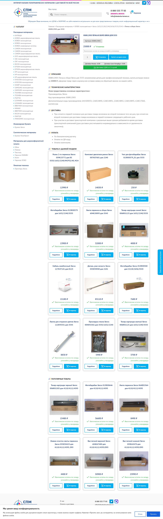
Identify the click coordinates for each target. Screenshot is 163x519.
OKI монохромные (22, 61)
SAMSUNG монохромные (24, 90)
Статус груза (119, 3)
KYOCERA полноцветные (24, 80)
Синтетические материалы (24, 132)
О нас (93, 3)
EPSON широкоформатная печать (27, 69)
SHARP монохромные (23, 85)
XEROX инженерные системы (25, 46)
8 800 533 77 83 (118, 11)
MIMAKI (18, 108)
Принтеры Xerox (21, 169)
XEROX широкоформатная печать (27, 38)
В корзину (102, 57)
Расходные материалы (23, 32)
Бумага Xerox (20, 127)
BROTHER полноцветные (24, 111)
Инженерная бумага (22, 124)
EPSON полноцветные (23, 67)
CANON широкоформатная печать (27, 54)
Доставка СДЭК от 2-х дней (106, 67)
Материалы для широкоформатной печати (28, 142)
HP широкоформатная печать (26, 77)
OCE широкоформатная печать (26, 56)
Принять (153, 514)
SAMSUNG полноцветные (24, 87)
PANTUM (18, 116)
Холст (17, 158)
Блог (138, 3)
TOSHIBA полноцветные (23, 95)
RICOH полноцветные (23, 114)
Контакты (130, 3)
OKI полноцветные (22, 59)
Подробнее (56, 199)
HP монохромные (21, 74)
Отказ (140, 514)
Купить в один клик (118, 57)
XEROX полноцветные (23, 41)
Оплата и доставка (105, 3)
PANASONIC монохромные (24, 119)
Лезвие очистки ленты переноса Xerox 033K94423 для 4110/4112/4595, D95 (64, 444)
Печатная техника (21, 165)
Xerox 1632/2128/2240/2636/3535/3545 (107, 26)
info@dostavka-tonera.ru (120, 16)
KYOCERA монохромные (24, 82)
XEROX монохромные (23, 43)
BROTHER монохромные (24, 106)
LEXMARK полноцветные (24, 103)
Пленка (17, 150)
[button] (76, 37)
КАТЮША (18, 35)
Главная (51, 26)
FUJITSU (18, 98)
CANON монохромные (23, 48)
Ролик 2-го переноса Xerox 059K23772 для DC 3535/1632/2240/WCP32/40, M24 (64, 157)
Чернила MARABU (21, 155)
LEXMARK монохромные (24, 101)
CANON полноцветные (23, 51)
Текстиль (18, 152)
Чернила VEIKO (20, 160)
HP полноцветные (21, 72)
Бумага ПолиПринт (22, 136)
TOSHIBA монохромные (23, 93)
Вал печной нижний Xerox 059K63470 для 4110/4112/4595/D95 (134, 444)
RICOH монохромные (23, 64)
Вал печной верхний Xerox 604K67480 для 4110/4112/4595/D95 (99, 444)
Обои (17, 147)
